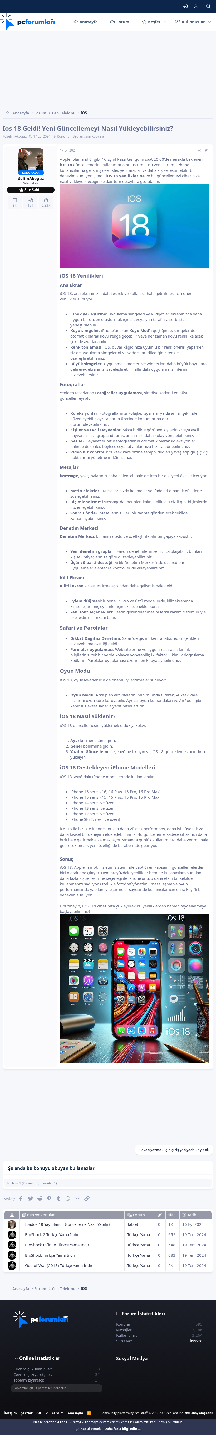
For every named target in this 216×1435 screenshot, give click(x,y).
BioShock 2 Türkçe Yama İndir (52, 1234)
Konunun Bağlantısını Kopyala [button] (80, 136)
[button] (165, 22)
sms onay (191, 1413)
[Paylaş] (200, 151)
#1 (207, 150)
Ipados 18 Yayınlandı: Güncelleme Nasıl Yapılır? (67, 1224)
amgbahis (206, 1413)
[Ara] (208, 6)
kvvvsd (196, 1340)
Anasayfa (89, 21)
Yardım (58, 1413)
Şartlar (27, 1413)
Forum (122, 21)
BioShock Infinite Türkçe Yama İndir (57, 1244)
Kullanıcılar (193, 21)
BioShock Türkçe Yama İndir (50, 1255)
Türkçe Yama (138, 1234)
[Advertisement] (108, 70)
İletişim (10, 1413)
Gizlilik (42, 1413)
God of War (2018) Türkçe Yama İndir (58, 1265)
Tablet (132, 1224)
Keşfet (154, 21)
